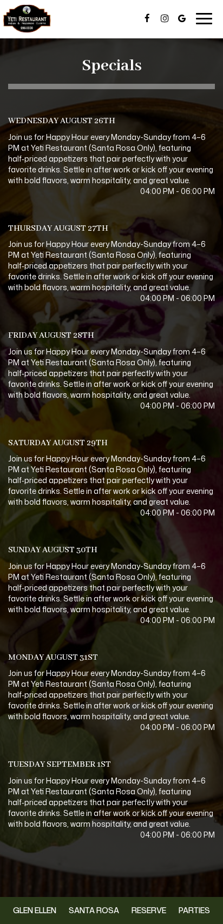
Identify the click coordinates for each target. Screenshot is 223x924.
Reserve (149, 910)
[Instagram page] (164, 18)
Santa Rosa (92, 910)
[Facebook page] (147, 18)
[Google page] (182, 18)
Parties (194, 910)
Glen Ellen (33, 910)
